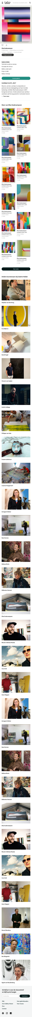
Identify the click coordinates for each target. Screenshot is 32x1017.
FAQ (3, 1001)
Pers (3, 1006)
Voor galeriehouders (22, 1001)
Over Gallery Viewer (7, 1003)
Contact (4, 1008)
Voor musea (20, 1003)
